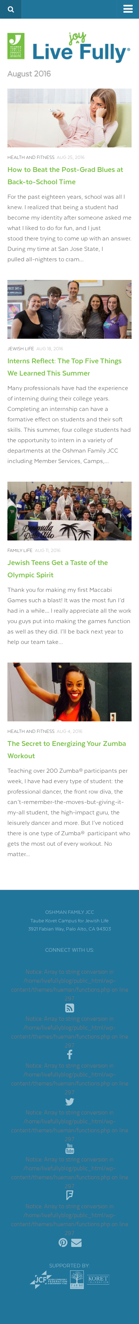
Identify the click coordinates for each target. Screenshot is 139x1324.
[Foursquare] (69, 1196)
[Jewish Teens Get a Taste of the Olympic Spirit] (69, 511)
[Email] (76, 1243)
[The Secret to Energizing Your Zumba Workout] (69, 692)
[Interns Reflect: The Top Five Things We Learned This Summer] (69, 309)
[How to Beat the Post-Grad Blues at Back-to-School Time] (69, 118)
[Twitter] (69, 1102)
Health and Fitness (30, 157)
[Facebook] (69, 1055)
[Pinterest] (63, 1243)
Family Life (20, 550)
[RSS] (69, 1008)
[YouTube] (69, 1149)
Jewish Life (20, 349)
